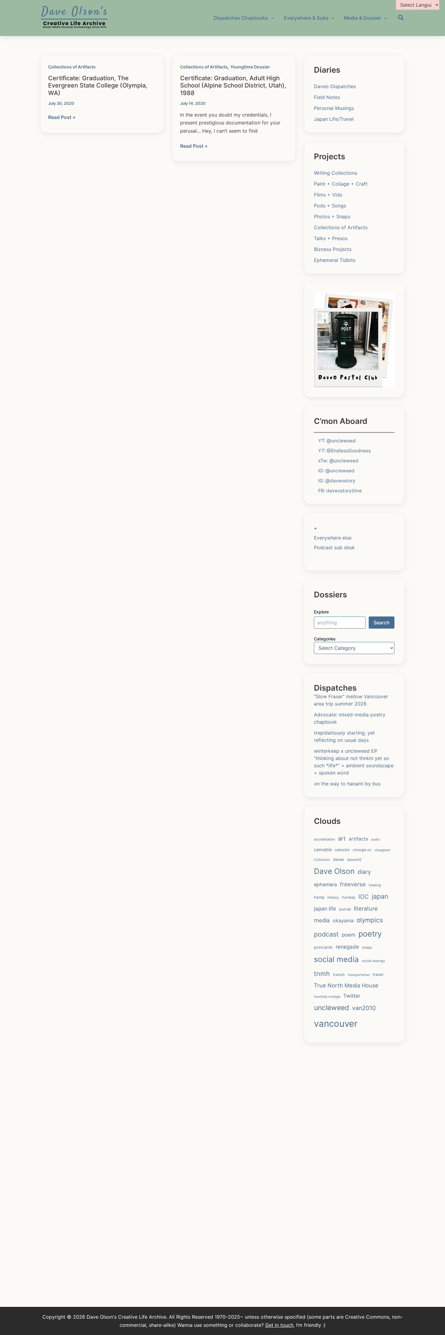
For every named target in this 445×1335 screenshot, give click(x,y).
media (322, 920)
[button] (401, 18)
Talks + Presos (331, 238)
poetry (370, 933)
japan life (325, 908)
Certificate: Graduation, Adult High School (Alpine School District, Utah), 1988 (233, 85)
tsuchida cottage (327, 996)
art (342, 838)
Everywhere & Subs (306, 17)
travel (378, 974)
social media (336, 959)
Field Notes (327, 97)
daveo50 (354, 860)
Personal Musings (334, 108)
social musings (373, 961)
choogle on (362, 850)
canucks (342, 850)
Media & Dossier (362, 17)
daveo (338, 859)
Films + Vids (328, 195)
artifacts (358, 839)
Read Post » (62, 117)
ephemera (325, 884)
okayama (343, 920)
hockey (348, 897)
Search (382, 623)
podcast (326, 934)
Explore (321, 611)
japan (380, 896)
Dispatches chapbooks (241, 17)
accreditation (324, 839)
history (333, 897)
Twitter (351, 996)
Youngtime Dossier (250, 66)
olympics (370, 920)
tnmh (322, 973)
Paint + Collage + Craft (341, 184)
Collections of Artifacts (72, 66)
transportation (359, 975)
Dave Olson (334, 871)
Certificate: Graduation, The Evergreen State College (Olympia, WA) (97, 85)
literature (366, 908)
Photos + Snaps (332, 216)
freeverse (353, 884)
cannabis (323, 849)
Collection (322, 860)
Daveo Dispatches (335, 86)
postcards (323, 947)
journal (345, 909)
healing (375, 885)
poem (348, 935)
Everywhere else (332, 538)
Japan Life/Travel (334, 119)
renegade (347, 946)
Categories (325, 638)
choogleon (382, 850)
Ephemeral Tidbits (334, 260)
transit (339, 974)
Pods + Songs (330, 206)
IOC (363, 896)
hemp (319, 897)
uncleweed (331, 1007)
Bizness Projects (332, 249)
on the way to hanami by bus (347, 784)
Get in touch (279, 1325)
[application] (271, 17)
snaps (367, 947)
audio (375, 839)
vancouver (336, 1023)
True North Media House (346, 985)
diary (364, 871)
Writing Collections (335, 173)
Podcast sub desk (334, 547)
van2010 (364, 1008)
